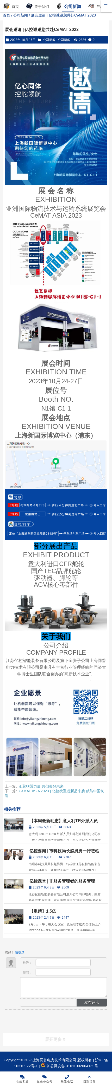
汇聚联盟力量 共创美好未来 (41, 786)
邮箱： (28, 972)
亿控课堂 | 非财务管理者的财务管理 (62, 881)
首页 (6, 15)
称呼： (28, 963)
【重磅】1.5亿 (42, 911)
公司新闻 (20, 15)
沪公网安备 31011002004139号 (72, 1066)
